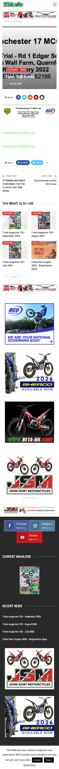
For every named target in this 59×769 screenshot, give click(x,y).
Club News (12, 69)
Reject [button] (49, 760)
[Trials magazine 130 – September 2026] (15, 220)
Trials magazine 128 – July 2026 (18, 631)
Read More (29, 764)
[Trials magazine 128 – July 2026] (15, 250)
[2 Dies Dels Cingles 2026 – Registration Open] (44, 250)
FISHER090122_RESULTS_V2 (18, 132)
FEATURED (8, 213)
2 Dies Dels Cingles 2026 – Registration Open (24, 639)
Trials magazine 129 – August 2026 (19, 624)
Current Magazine (16, 557)
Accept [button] (37, 760)
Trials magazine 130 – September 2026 (21, 616)
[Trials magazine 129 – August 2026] (44, 220)
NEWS (23, 69)
